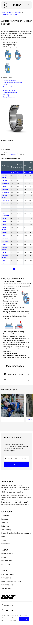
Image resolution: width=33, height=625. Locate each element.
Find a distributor (7, 554)
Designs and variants (9, 80)
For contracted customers (11, 581)
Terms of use (14, 615)
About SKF (5, 516)
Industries (5, 526)
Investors (4, 536)
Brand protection (7, 574)
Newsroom (5, 543)
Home (3, 12)
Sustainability (6, 529)
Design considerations (10, 92)
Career (3, 540)
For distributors (7, 585)
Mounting (6, 95)
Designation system (9, 97)
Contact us (5, 564)
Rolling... (17, 12)
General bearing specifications (12, 82)
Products (9, 12)
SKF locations (6, 561)
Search (16, 465)
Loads (5, 85)
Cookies (3, 620)
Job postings (6, 588)
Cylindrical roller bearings (10, 14)
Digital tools (5, 557)
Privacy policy (24, 615)
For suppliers (6, 578)
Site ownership (5, 618)
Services (4, 523)
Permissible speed (9, 90)
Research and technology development (16, 533)
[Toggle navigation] (4, 5)
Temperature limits (9, 87)
